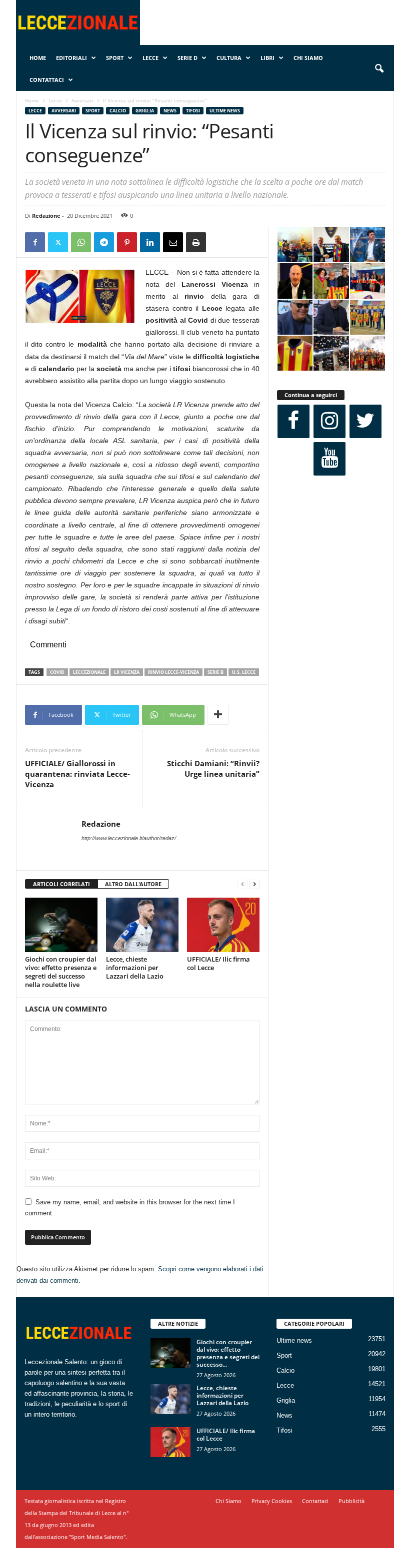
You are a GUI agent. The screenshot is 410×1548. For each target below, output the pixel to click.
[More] (218, 715)
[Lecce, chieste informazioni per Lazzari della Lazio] (142, 925)
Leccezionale (89, 672)
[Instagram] (330, 421)
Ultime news (225, 110)
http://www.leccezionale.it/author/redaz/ (129, 838)
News (170, 110)
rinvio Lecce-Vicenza (173, 672)
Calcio (118, 110)
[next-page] (255, 884)
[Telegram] (104, 242)
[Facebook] (35, 242)
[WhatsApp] (81, 242)
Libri (267, 57)
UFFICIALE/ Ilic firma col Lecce (218, 963)
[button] (379, 69)
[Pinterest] (127, 242)
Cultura (229, 57)
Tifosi (193, 110)
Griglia (145, 110)
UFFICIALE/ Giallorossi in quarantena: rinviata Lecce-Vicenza (77, 773)
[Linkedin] (150, 242)
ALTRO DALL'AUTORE (133, 884)
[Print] (196, 242)
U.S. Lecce (244, 672)
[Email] (173, 242)
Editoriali (71, 57)
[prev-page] (243, 884)
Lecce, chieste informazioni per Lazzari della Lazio (135, 968)
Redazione (46, 215)
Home (38, 57)
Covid (57, 672)
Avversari (83, 100)
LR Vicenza (127, 672)
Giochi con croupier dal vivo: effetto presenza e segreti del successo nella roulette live (60, 972)
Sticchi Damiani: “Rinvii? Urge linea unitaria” (213, 768)
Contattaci (47, 79)
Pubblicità (351, 1501)
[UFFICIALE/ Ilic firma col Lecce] (223, 925)
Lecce (150, 57)
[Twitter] (58, 242)
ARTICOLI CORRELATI (61, 884)
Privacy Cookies (272, 1501)
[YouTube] (330, 459)
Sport (115, 57)
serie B (216, 672)
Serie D (188, 57)
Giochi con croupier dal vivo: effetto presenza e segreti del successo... (228, 1353)
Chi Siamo (308, 57)
